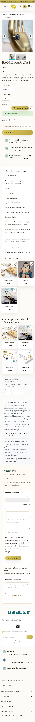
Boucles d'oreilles (18, 390)
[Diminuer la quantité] (8, 109)
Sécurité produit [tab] (11, 175)
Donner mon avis (9, 132)
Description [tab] (9, 171)
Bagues (7, 390)
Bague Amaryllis (8, 280)
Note (28, 496)
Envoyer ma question (14, 595)
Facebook (9, 612)
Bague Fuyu (26, 280)
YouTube (17, 612)
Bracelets (7, 394)
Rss (13, 612)
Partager (9, 120)
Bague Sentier (9, 367)
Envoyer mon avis (13, 558)
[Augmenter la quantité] (8, 107)
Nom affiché (26, 504)
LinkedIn (28, 612)
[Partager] (25, 6)
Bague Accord (25, 367)
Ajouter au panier (20, 108)
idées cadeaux (18, 394)
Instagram (24, 612)
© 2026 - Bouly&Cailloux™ (12, 716)
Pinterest (14, 120)
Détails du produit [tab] (21, 171)
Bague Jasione (9, 306)
